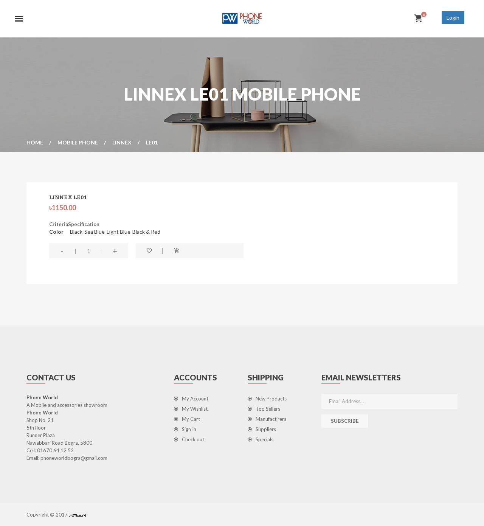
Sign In (189, 429)
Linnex (122, 142)
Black (76, 231)
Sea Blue (94, 231)
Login (453, 17)
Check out (193, 439)
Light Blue (118, 231)
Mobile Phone (77, 142)
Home (34, 142)
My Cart (191, 419)
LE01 (152, 142)
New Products (271, 399)
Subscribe (344, 421)
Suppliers (266, 429)
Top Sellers (268, 409)
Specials (264, 439)
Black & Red (146, 231)
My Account (195, 399)
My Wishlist (195, 409)
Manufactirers (271, 419)
